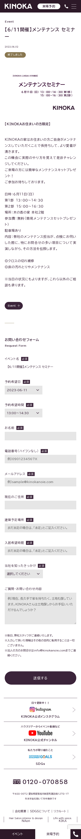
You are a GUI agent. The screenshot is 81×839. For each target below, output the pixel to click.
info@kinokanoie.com (50, 650)
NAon (26, 819)
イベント (17, 834)
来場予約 (48, 6)
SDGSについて (40, 811)
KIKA (62, 819)
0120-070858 (45, 782)
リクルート (60, 811)
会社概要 (20, 811)
